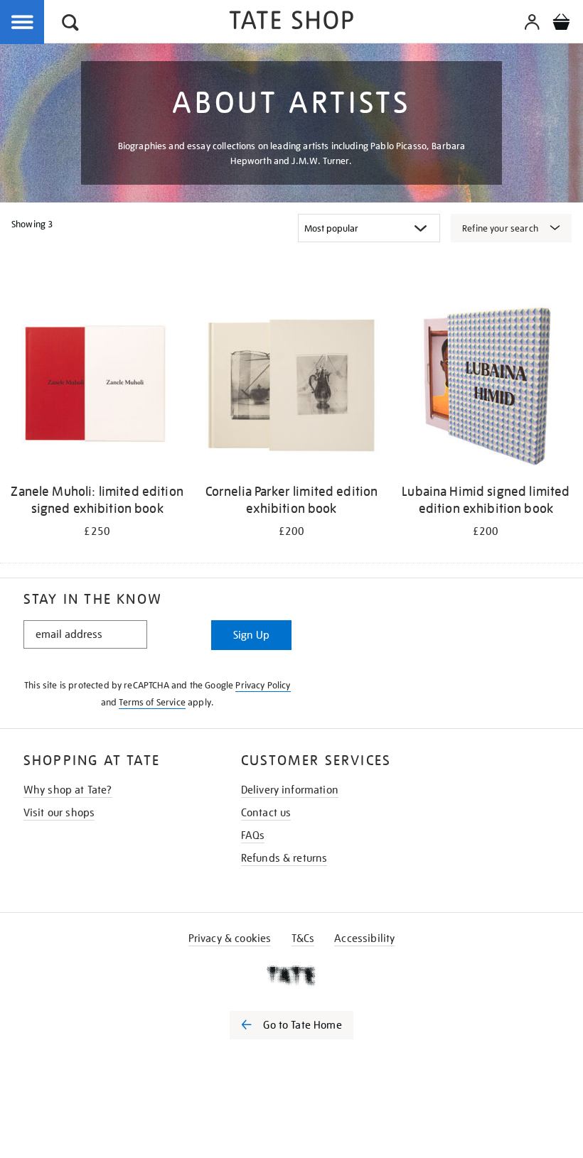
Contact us (266, 813)
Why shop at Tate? (67, 790)
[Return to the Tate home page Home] (291, 22)
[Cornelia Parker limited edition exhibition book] (291, 387)
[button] (70, 24)
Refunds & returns (284, 858)
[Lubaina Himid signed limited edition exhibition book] (486, 387)
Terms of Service (152, 702)
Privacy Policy (262, 685)
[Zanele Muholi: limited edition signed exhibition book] (97, 387)
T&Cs (303, 938)
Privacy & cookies (230, 938)
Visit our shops (59, 813)
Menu (23, 22)
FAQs (253, 835)
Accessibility (364, 938)
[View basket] (561, 24)
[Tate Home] (291, 975)
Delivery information (289, 790)
